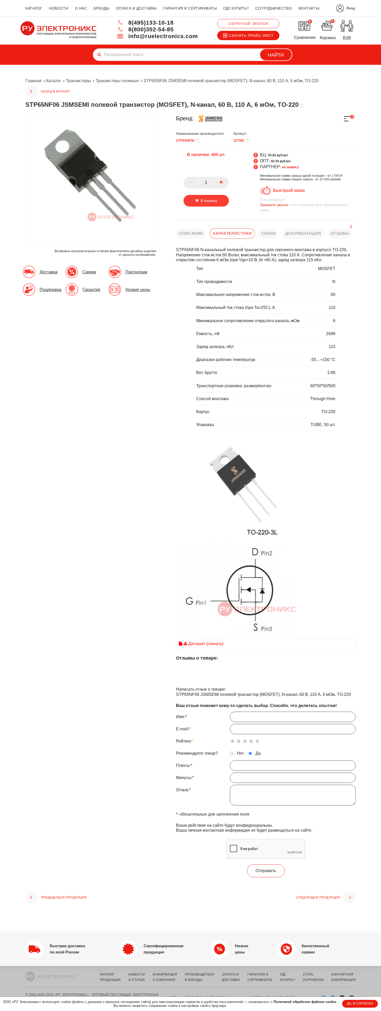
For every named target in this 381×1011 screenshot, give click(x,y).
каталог (34, 8)
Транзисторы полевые (117, 81)
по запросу (290, 167)
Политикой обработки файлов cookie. (305, 1002)
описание (191, 233)
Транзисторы (78, 81)
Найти (276, 55)
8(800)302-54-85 (150, 29)
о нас (81, 8)
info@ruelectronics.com (162, 36)
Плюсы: (184, 765)
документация (303, 233)
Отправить (266, 870)
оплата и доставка (136, 8)
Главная (33, 81)
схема (268, 233)
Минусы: (185, 777)
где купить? (236, 8)
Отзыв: (183, 790)
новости (58, 8)
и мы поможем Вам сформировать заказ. (304, 204)
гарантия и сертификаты (190, 8)
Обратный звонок (248, 24)
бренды (101, 8)
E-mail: (183, 729)
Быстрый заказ (289, 190)
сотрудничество (273, 8)
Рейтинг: (185, 741)
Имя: (181, 717)
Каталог (53, 81)
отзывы (339, 233)
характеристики (232, 233)
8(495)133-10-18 (150, 22)
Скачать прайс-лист (251, 35)
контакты (309, 8)
